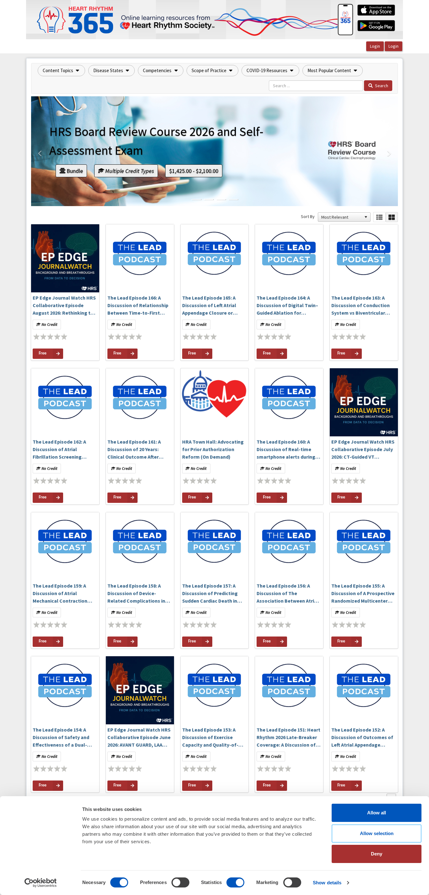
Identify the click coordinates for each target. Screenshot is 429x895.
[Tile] (392, 217)
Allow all (376, 812)
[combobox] (341, 217)
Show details (327, 882)
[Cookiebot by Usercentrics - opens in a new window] (40, 882)
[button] (61, 70)
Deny (376, 853)
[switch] (180, 882)
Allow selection (377, 833)
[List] (379, 217)
